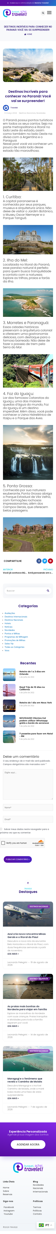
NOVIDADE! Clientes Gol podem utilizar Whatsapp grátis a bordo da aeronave (34, 720)
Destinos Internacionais (16, 616)
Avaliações (10, 613)
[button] (43, 13)
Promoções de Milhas (15, 640)
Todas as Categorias (14, 647)
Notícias (8, 627)
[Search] (48, 590)
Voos (7, 650)
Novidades (41, 113)
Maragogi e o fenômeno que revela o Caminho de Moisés (24, 1080)
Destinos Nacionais (27, 113)
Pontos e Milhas (12, 633)
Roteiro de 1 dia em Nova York (35, 702)
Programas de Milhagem (16, 637)
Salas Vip (9, 643)
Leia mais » (13, 953)
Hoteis (8, 623)
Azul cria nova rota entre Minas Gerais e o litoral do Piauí (26, 935)
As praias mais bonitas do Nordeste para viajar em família (27, 1008)
